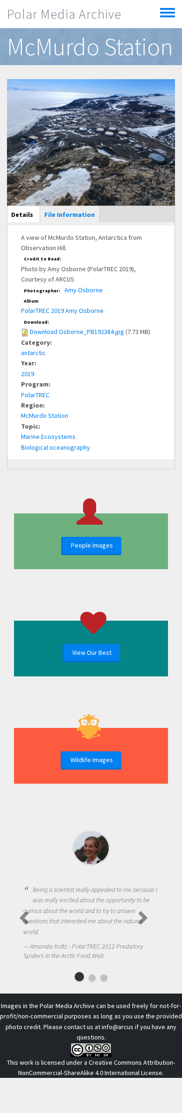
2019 (27, 374)
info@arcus (117, 1027)
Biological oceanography (55, 447)
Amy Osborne (83, 290)
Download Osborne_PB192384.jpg (77, 331)
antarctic (33, 353)
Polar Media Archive (64, 14)
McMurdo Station (44, 415)
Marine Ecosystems (48, 436)
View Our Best (92, 652)
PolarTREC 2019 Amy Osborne (62, 310)
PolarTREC (35, 395)
